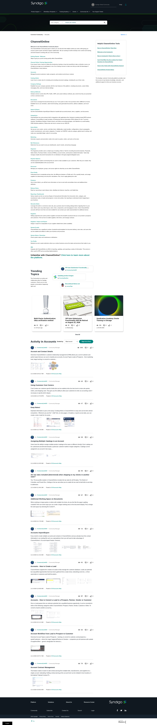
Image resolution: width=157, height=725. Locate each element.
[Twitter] (121, 710)
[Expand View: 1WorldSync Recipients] (56, 11)
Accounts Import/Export (40, 533)
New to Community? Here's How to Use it (108, 56)
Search (80, 710)
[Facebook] (117, 710)
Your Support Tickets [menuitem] (97, 11)
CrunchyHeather (63, 278)
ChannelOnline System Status (105, 69)
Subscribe (49, 710)
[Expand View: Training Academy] (70, 11)
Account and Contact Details (42, 351)
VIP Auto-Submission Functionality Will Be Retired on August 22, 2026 (86, 267)
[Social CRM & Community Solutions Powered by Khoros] (122, 721)
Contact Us (65, 710)
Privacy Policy (42, 716)
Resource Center (89, 702)
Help (120, 4)
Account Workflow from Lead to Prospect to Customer (52, 634)
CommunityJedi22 (72, 270)
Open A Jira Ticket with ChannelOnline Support (110, 65)
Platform (33, 702)
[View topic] (46, 305)
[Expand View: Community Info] (89, 11)
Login (92, 710)
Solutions (51, 702)
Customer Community (37, 34)
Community (34, 710)
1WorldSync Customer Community (39, 5)
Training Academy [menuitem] (64, 11)
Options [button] (123, 34)
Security (57, 716)
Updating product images (66, 275)
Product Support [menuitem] (35, 11)
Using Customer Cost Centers (42, 385)
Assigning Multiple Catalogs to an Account (47, 441)
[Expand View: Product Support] (41, 11)
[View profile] (32, 347)
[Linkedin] (125, 710)
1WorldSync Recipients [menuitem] (49, 11)
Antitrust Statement (65, 716)
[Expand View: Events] (77, 11)
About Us (69, 702)
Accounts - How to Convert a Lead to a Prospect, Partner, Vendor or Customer (61, 600)
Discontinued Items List (72, 283)
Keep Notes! (35, 407)
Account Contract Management (43, 667)
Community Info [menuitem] (84, 11)
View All (77, 334)
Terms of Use (50, 716)
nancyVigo (70, 286)
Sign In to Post (86, 341)
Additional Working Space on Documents (47, 499)
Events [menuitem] (74, 11)
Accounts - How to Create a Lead (43, 566)
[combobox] (85, 23)
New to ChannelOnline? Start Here (106, 48)
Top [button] (34, 721)
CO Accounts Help (56, 373)
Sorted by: (60, 341)
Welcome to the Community (105, 52)
